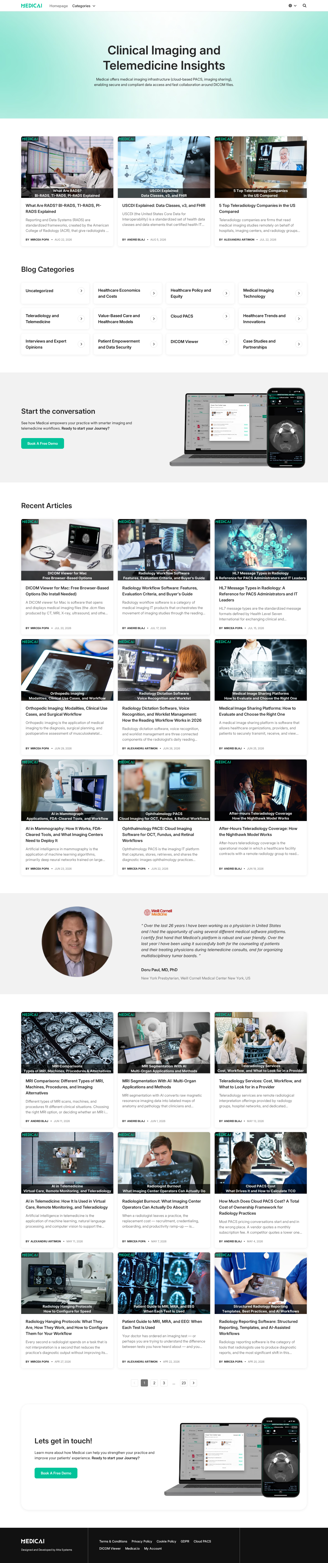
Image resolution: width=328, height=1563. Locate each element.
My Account (153, 1548)
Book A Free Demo (42, 443)
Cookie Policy (166, 1541)
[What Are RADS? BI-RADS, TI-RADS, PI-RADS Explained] (67, 167)
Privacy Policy (142, 1541)
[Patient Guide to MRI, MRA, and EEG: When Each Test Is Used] (164, 1283)
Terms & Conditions (113, 1541)
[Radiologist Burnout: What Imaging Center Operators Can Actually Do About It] (164, 1163)
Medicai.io (132, 1548)
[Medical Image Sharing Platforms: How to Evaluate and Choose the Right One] (261, 670)
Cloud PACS (202, 1541)
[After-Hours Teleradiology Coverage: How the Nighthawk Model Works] (261, 790)
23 (184, 1383)
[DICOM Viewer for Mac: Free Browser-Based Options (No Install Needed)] (67, 550)
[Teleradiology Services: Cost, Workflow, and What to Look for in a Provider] (261, 1043)
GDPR (185, 1541)
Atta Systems (64, 1549)
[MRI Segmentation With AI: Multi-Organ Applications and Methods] (164, 1043)
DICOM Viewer (110, 1548)
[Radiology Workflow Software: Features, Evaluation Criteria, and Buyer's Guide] (164, 550)
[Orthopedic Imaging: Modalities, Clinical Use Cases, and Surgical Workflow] (67, 670)
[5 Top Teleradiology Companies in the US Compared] (261, 167)
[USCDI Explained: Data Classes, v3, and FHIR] (164, 167)
